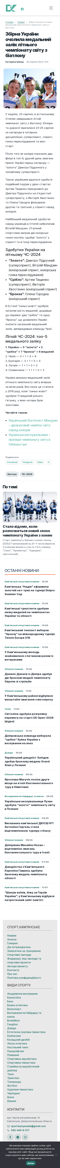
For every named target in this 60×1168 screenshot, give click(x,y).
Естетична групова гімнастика (26, 1032)
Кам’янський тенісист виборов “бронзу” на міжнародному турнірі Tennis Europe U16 (30, 634)
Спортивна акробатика (21, 1058)
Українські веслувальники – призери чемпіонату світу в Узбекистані (29, 439)
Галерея (12, 943)
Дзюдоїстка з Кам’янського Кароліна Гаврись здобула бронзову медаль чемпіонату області (26, 872)
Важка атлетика (17, 1005)
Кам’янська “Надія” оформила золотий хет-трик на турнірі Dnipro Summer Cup (30, 590)
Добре (30, 1163)
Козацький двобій (18, 1039)
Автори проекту (17, 966)
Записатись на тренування (24, 951)
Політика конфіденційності (24, 977)
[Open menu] (51, 8)
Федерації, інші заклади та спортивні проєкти (24, 960)
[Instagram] (25, 1137)
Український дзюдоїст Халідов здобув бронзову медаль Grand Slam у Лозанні (27, 761)
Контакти (13, 970)
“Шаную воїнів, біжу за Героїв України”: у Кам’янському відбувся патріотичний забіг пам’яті (29, 896)
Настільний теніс (17, 1047)
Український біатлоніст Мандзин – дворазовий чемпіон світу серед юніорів (33, 425)
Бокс (10, 1001)
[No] (56, 1154)
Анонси (11, 939)
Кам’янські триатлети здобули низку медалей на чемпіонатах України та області (27, 612)
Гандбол (12, 1024)
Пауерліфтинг (15, 1051)
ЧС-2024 (27, 474)
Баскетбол (14, 997)
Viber (40, 462)
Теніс (10, 1074)
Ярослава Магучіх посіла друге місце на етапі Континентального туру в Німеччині (29, 783)
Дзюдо (11, 1028)
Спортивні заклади (19, 954)
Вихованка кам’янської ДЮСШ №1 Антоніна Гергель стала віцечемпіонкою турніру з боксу (29, 827)
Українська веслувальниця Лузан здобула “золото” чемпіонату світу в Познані (30, 805)
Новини (21, 22)
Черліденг (13, 1093)
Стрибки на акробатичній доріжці (23, 1068)
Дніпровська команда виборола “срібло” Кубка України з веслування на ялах (28, 739)
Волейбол (13, 1020)
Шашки (11, 1101)
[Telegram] (18, 1137)
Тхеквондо (14, 1081)
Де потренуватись (19, 947)
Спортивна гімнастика (21, 1062)
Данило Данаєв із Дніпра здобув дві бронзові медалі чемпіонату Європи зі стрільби (28, 677)
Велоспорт (14, 1009)
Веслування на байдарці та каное (24, 1014)
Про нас (12, 973)
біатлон (12, 474)
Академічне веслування (22, 993)
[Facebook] (22, 9)
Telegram (27, 462)
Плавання (13, 1055)
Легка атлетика (17, 1043)
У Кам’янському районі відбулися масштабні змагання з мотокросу (29, 697)
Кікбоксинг (14, 1035)
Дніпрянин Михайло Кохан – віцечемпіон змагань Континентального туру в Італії (27, 848)
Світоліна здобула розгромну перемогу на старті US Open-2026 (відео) (29, 717)
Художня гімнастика (20, 1089)
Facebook (12, 462)
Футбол (12, 1085)
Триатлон (13, 1078)
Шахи (10, 1097)
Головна (9, 22)
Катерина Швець (14, 61)
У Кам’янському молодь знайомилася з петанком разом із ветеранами (29, 655)
